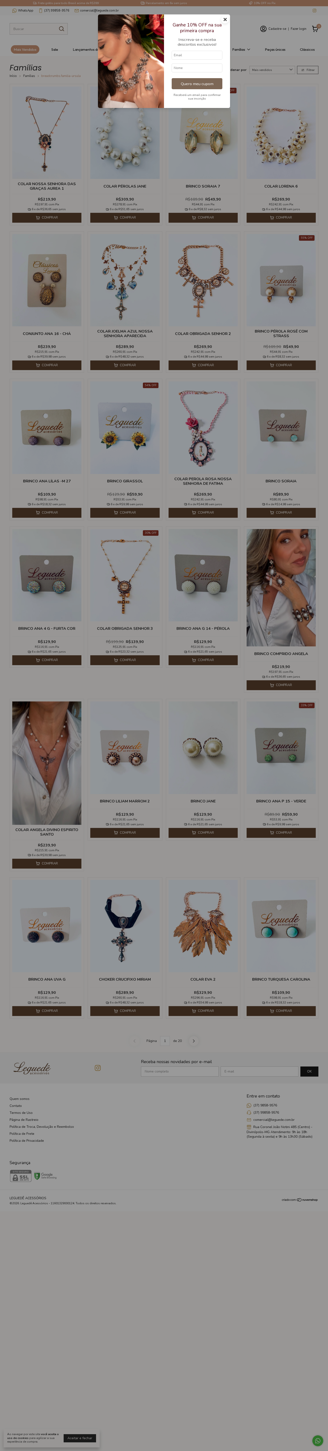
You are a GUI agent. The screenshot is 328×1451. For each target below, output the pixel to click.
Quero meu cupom (197, 84)
